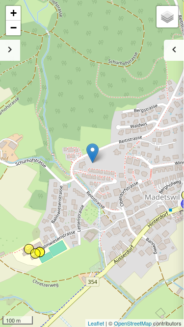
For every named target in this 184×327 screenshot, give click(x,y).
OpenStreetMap (133, 323)
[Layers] (167, 16)
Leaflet (96, 323)
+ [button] (13, 13)
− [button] (13, 28)
